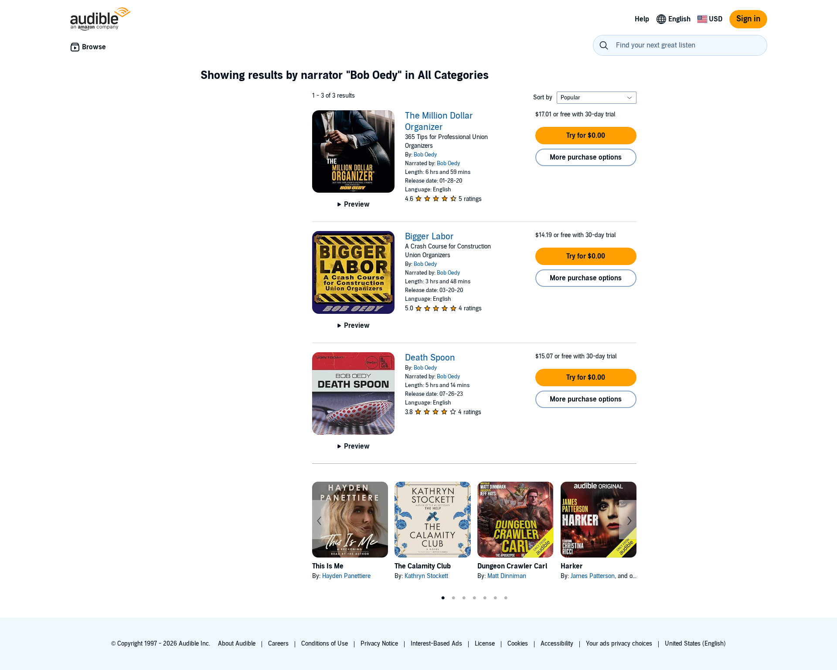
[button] (585, 135)
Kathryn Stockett (426, 576)
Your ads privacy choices (619, 643)
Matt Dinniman (506, 576)
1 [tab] (443, 598)
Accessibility (557, 643)
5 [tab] (484, 598)
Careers (278, 643)
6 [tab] (495, 598)
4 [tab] (474, 598)
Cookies (517, 643)
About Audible (236, 643)
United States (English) (695, 643)
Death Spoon (430, 358)
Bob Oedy (425, 154)
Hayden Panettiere (346, 576)
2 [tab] (453, 598)
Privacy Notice (379, 643)
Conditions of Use (324, 643)
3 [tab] (463, 598)
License (485, 643)
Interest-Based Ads (436, 643)
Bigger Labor (429, 236)
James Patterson (593, 576)
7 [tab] (505, 598)
